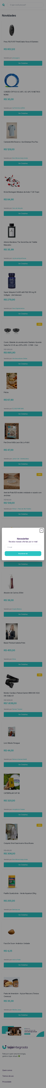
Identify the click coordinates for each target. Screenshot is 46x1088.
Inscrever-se (23, 553)
